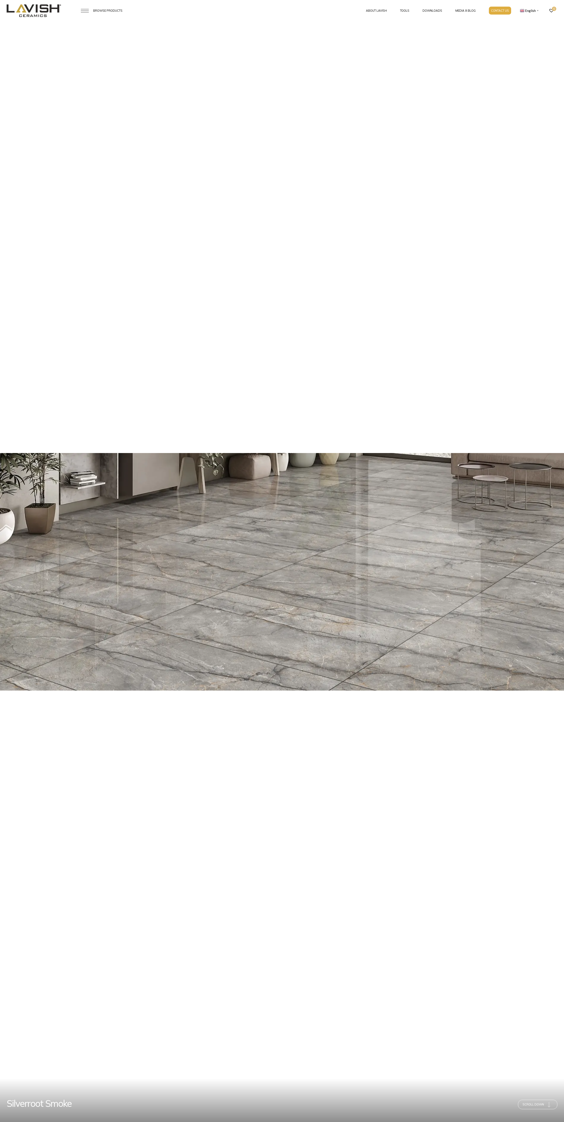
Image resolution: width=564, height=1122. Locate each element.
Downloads (432, 10)
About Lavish (376, 10)
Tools (404, 10)
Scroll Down (533, 1104)
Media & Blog (465, 10)
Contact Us (500, 10)
